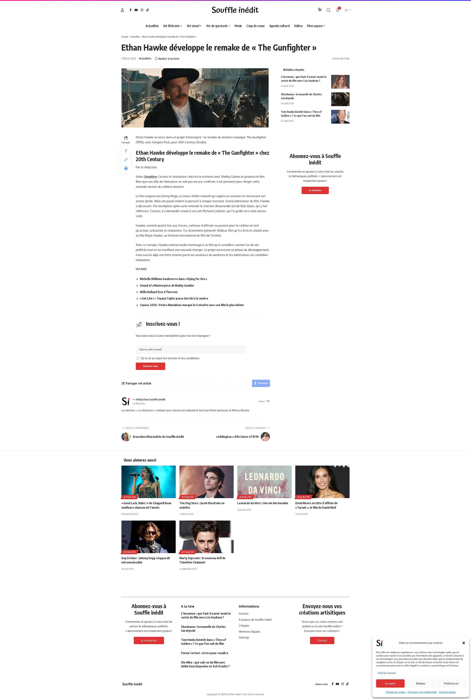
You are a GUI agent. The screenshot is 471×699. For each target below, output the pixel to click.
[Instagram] (142, 10)
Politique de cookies (396, 692)
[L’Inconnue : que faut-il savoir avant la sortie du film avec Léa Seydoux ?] (340, 82)
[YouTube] (136, 10)
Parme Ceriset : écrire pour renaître (204, 653)
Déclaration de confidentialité (422, 692)
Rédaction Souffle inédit (150, 399)
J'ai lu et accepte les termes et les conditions (170, 358)
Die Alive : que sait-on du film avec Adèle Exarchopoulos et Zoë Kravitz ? (205, 664)
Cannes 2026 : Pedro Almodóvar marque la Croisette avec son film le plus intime (192, 305)
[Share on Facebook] (125, 150)
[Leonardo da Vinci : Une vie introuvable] (264, 482)
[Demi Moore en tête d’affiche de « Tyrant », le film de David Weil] (322, 482)
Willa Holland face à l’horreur (159, 292)
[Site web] (268, 401)
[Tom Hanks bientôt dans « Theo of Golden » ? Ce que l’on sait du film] (340, 117)
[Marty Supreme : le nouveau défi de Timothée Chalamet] (206, 537)
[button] (463, 643)
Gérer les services (387, 672)
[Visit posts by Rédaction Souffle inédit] (126, 401)
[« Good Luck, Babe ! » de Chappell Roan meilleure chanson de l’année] (148, 482)
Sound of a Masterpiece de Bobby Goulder (167, 285)
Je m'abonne (315, 190)
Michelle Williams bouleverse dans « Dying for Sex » (173, 279)
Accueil (124, 36)
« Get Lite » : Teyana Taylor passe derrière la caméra (174, 298)
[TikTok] (147, 10)
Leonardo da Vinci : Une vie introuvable (262, 503)
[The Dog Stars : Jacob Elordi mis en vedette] (206, 482)
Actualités (135, 36)
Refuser (420, 683)
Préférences (451, 683)
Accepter (390, 683)
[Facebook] (130, 10)
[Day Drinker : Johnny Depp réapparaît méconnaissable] (148, 537)
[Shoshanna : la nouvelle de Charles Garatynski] (340, 99)
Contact (322, 640)
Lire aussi (141, 268)
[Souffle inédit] (132, 684)
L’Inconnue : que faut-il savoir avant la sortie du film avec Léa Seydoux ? (206, 615)
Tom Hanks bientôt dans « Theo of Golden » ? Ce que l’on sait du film (203, 641)
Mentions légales (447, 692)
